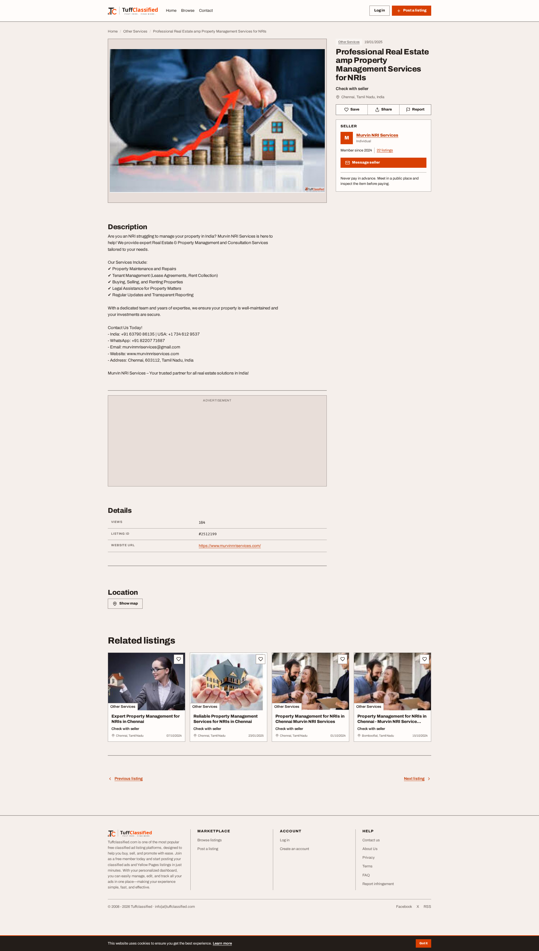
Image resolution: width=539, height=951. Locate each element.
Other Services (349, 41)
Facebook (404, 907)
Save (354, 109)
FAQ (366, 875)
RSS (427, 907)
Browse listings (209, 840)
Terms (367, 866)
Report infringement (378, 884)
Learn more (222, 943)
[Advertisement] (217, 443)
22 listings (385, 150)
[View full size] (217, 121)
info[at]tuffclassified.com (175, 907)
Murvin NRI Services (377, 135)
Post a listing (207, 849)
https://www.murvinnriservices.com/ (230, 546)
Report (418, 109)
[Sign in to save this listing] (178, 659)
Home (171, 10)
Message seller (366, 162)
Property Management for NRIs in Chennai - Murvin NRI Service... (391, 719)
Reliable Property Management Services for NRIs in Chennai (225, 719)
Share (386, 109)
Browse (188, 10)
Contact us (371, 840)
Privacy (368, 858)
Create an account (294, 849)
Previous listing (129, 779)
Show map (128, 603)
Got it (423, 943)
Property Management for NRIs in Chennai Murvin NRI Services (309, 719)
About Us (370, 849)
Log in (379, 10)
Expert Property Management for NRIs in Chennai (145, 719)
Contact (206, 10)
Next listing (414, 779)
